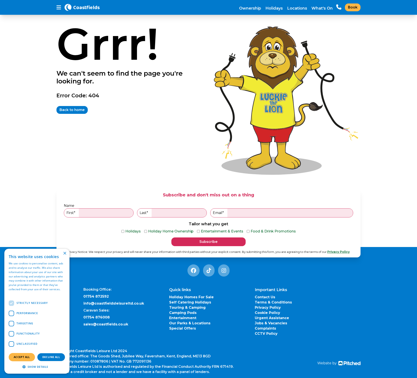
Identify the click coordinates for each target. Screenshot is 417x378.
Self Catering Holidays (190, 302)
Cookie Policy (267, 313)
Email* (218, 213)
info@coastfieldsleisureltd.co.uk (113, 303)
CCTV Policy (266, 334)
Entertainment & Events (222, 231)
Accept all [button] (22, 357)
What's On (322, 8)
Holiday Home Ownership (171, 231)
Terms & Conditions (273, 302)
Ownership (250, 8)
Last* (144, 213)
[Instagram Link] (224, 270)
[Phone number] (338, 7)
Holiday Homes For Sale (191, 297)
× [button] (64, 253)
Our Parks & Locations (189, 323)
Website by (327, 363)
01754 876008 (96, 317)
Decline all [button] (51, 357)
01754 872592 (96, 296)
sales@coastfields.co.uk (105, 324)
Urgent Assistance (272, 318)
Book (352, 7)
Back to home (72, 110)
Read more (16, 293)
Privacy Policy (338, 252)
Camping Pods (183, 313)
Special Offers (182, 328)
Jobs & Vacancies (271, 323)
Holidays (274, 8)
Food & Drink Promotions (273, 231)
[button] (37, 366)
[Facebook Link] (193, 270)
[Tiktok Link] (209, 270)
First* (70, 213)
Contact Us (265, 297)
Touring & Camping (187, 307)
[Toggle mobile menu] (58, 7)
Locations (297, 8)
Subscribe (208, 242)
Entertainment (182, 318)
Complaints (265, 328)
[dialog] (37, 311)
